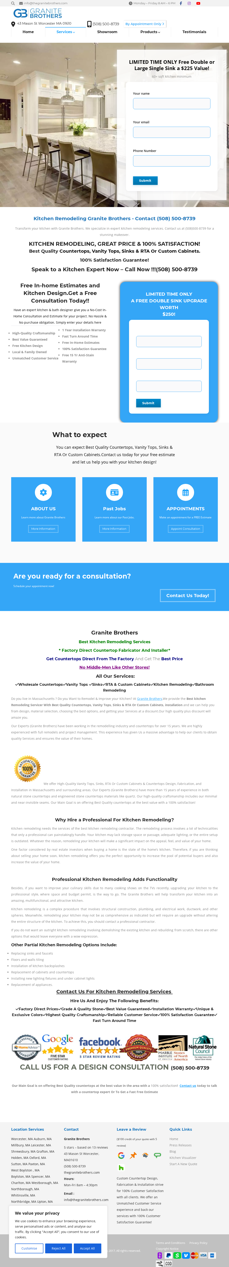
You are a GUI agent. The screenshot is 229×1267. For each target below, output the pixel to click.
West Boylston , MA (25, 1170)
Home (174, 1139)
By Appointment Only (143, 24)
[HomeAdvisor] (145, 1159)
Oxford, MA (37, 1158)
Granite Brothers (149, 699)
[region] (58, 1232)
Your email (141, 122)
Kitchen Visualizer (183, 1158)
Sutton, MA (19, 1164)
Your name (141, 93)
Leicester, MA (41, 1145)
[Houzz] (121, 1171)
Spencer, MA (40, 1176)
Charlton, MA (21, 1183)
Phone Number (144, 151)
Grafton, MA (45, 1151)
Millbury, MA (20, 1145)
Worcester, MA (22, 1139)
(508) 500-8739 (176, 269)
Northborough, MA (25, 1189)
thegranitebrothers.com (82, 1172)
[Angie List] (157, 1159)
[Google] (121, 1159)
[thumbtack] (133, 1159)
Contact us (188, 1085)
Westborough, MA (45, 1183)
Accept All (87, 1248)
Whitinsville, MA (23, 1195)
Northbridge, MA (23, 1201)
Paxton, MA (36, 1164)
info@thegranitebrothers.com (86, 1200)
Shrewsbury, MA (23, 1151)
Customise (29, 1248)
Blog (173, 1151)
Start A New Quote (183, 1164)
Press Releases (181, 1145)
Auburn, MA (43, 1139)
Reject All (59, 1248)
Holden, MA (19, 1158)
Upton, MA (45, 1201)
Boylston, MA (20, 1176)
